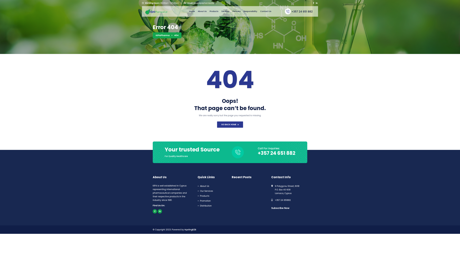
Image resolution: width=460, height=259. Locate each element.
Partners (237, 11)
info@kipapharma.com (204, 3)
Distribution (206, 205)
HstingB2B (190, 229)
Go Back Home (228, 124)
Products (214, 11)
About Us (202, 11)
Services (225, 11)
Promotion (205, 200)
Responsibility (250, 11)
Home (192, 11)
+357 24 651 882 (302, 11)
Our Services (206, 191)
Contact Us (265, 11)
